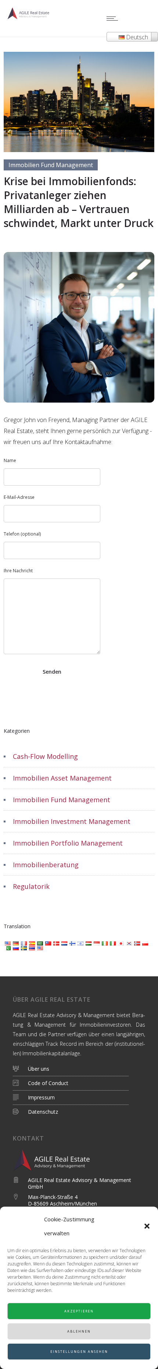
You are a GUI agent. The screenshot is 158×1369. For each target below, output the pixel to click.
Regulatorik (31, 886)
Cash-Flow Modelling (45, 756)
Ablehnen (79, 1331)
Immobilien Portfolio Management (68, 843)
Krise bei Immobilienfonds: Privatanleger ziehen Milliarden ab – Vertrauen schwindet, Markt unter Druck (79, 202)
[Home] (29, 16)
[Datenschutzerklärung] (73, 1083)
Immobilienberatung (46, 864)
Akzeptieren (79, 1311)
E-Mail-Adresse (19, 497)
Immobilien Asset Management (62, 778)
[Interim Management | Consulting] (73, 1071)
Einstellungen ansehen (79, 1351)
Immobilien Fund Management (61, 799)
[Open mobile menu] (114, 18)
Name (10, 460)
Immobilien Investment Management (71, 821)
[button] (147, 1226)
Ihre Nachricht (18, 571)
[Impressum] (73, 1098)
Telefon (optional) (22, 534)
